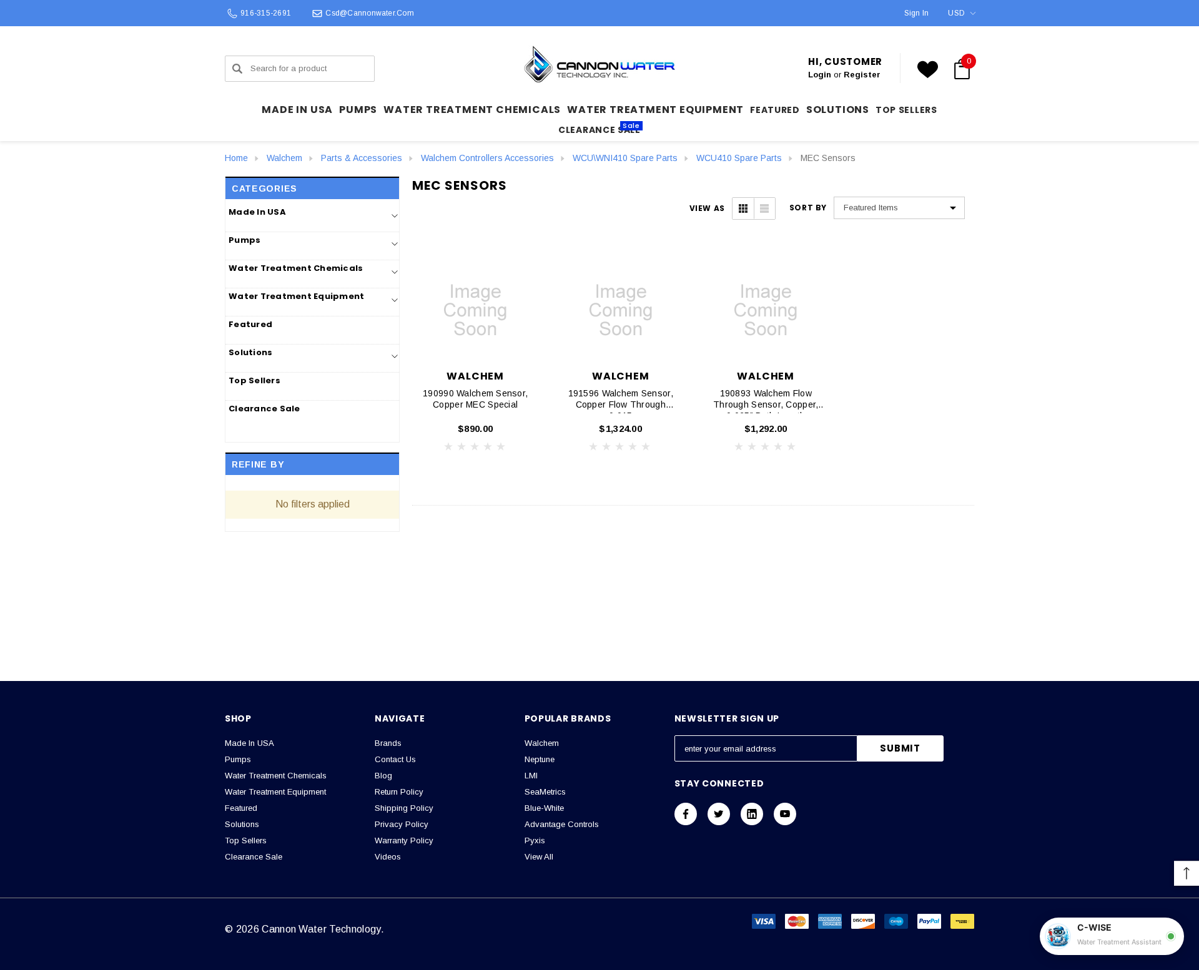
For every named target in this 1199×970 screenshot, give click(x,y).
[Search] (237, 69)
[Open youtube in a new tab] (785, 814)
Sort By (808, 208)
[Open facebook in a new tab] (685, 814)
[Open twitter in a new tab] (719, 814)
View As (707, 208)
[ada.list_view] (764, 208)
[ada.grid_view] (743, 208)
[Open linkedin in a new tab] (752, 814)
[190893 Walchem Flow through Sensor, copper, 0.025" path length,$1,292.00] (766, 310)
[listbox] (899, 208)
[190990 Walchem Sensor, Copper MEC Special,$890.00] (475, 310)
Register (862, 74)
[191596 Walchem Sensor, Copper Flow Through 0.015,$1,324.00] (621, 310)
